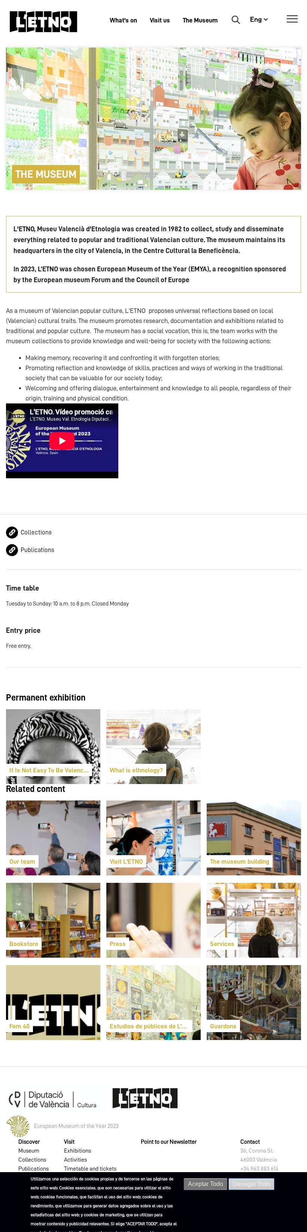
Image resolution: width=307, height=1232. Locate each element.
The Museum (200, 20)
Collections (36, 532)
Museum (28, 1151)
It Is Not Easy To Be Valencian (50, 770)
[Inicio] (43, 21)
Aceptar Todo (205, 1184)
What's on (123, 20)
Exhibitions (77, 1151)
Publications (37, 550)
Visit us (160, 20)
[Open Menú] (292, 19)
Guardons (223, 1026)
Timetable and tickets (90, 1169)
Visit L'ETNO (126, 861)
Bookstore (23, 943)
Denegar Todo (251, 1184)
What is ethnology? (136, 770)
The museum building (239, 861)
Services (222, 943)
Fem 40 (19, 1026)
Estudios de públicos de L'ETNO (151, 1026)
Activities (75, 1160)
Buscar (235, 19)
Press (118, 943)
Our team (22, 861)
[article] (53, 746)
